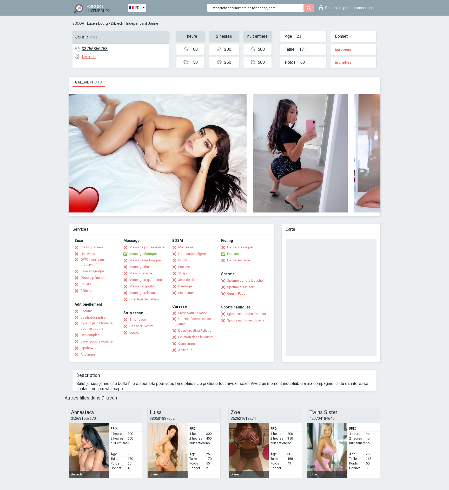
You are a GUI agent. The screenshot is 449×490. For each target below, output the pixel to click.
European (343, 49)
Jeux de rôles (188, 280)
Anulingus (88, 354)
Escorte (86, 311)
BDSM (183, 260)
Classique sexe (92, 247)
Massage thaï (139, 267)
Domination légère (192, 254)
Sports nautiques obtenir (245, 320)
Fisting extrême (238, 260)
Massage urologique (145, 260)
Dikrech (117, 23)
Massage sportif (141, 286)
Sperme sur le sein (241, 287)
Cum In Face (236, 293)
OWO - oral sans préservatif (93, 262)
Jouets (86, 284)
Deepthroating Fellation (195, 330)
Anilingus (185, 350)
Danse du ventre (141, 326)
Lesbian (135, 332)
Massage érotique (143, 254)
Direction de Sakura (144, 299)
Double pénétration (95, 278)
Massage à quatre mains (147, 280)
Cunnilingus (187, 343)
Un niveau (88, 254)
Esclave (184, 267)
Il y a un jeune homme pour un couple (97, 325)
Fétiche (86, 291)
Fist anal (233, 254)
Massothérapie (140, 273)
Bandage (185, 286)
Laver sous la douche (97, 341)
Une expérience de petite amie (196, 321)
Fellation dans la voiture (196, 337)
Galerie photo (88, 82)
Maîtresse (185, 247)
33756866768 (95, 48)
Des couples (90, 335)
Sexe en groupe (92, 271)
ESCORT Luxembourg (90, 23)
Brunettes (343, 62)
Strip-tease (137, 319)
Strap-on (184, 273)
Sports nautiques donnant (246, 314)
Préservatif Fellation (193, 313)
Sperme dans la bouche (245, 280)
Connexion (351, 8)
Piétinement (187, 293)
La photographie (93, 317)
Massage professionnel (147, 247)
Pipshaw (87, 348)
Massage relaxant (142, 293)
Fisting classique (240, 247)
